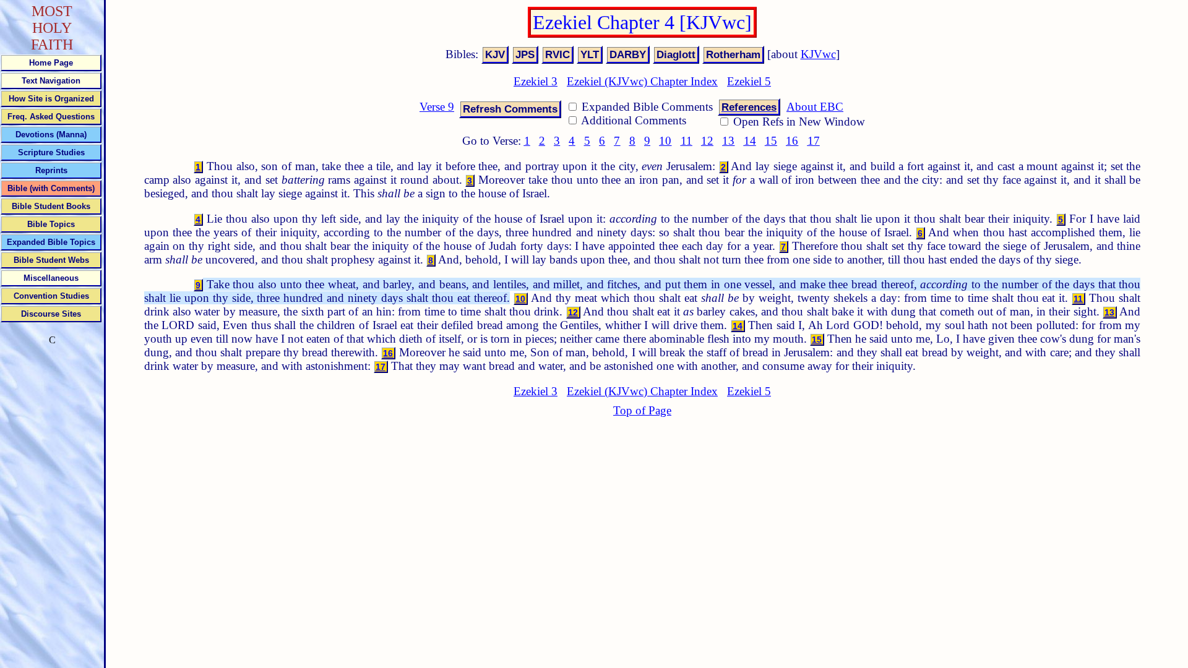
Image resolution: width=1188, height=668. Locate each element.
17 (813, 140)
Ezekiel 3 (535, 81)
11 (686, 140)
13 (728, 140)
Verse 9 (437, 106)
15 (771, 140)
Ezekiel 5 (749, 81)
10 (665, 140)
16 (792, 140)
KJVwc (818, 54)
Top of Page (642, 410)
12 (707, 140)
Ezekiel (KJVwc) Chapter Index (642, 81)
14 (750, 140)
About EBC (814, 106)
